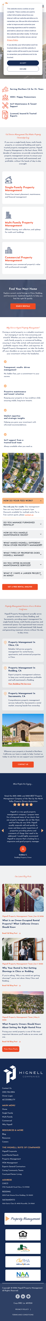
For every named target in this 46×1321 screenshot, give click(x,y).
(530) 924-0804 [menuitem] (8, 1092)
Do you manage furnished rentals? (19, 524)
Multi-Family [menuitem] (7, 1117)
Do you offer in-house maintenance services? (17, 564)
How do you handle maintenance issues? (15, 534)
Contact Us (24, 766)
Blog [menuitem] (4, 1134)
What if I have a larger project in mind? (22, 574)
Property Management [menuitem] (11, 1159)
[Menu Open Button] (43, 6)
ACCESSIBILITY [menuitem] (8, 1100)
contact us (29, 515)
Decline (23, 69)
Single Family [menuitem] (7, 1113)
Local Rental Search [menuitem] (10, 1155)
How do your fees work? (18, 501)
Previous (3, 828)
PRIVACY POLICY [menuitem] (22, 1309)
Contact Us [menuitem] (7, 1088)
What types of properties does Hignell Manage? (21, 554)
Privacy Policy (12, 40)
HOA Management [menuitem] (10, 1163)
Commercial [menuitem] (7, 1121)
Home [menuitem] (4, 1109)
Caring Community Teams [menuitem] (12, 1170)
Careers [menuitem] (5, 1142)
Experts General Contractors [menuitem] (13, 1167)
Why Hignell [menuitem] (7, 1124)
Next (42, 828)
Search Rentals (24, 307)
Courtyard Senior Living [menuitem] (12, 1174)
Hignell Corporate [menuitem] (9, 1151)
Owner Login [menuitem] (7, 1096)
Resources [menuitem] (6, 1138)
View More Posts (11, 1049)
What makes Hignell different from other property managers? (22, 544)
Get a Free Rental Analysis (21, 588)
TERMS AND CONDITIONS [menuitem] (22, 1315)
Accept (23, 63)
